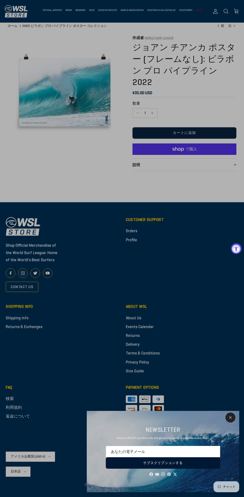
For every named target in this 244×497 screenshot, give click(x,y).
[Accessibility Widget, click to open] (236, 248)
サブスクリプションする (163, 463)
